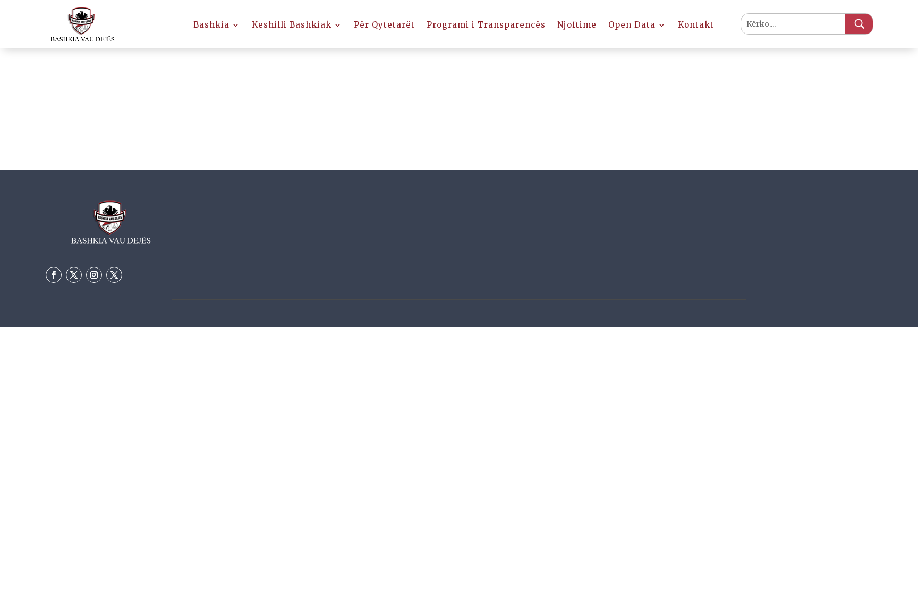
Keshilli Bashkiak (292, 25)
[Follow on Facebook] (54, 275)
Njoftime (577, 25)
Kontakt (696, 25)
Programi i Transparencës (486, 25)
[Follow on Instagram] (94, 275)
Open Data (632, 25)
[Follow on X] (74, 275)
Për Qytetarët (384, 25)
